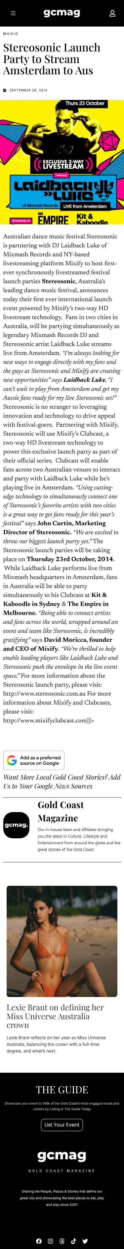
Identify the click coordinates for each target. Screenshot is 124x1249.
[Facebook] (38, 1240)
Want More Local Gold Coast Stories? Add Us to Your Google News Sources (61, 782)
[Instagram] (50, 1240)
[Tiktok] (73, 1240)
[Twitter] (85, 1240)
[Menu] (12, 13)
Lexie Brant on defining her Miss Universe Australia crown (55, 1016)
